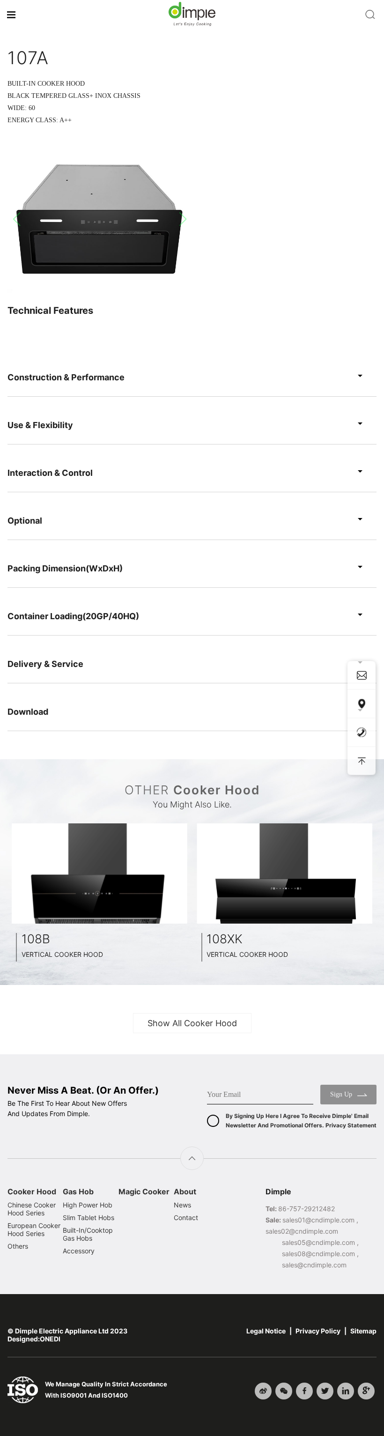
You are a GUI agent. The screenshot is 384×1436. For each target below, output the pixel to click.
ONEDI (50, 1339)
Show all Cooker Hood (192, 1023)
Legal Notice (266, 1331)
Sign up (341, 1094)
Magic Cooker (144, 1191)
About (185, 1191)
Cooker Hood (31, 1191)
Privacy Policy (317, 1331)
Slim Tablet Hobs (88, 1217)
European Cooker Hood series (33, 1229)
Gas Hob (78, 1191)
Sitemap (363, 1331)
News (182, 1205)
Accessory (79, 1251)
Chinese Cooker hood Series (31, 1209)
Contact (186, 1217)
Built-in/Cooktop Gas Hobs (88, 1234)
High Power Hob (87, 1205)
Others (17, 1246)
